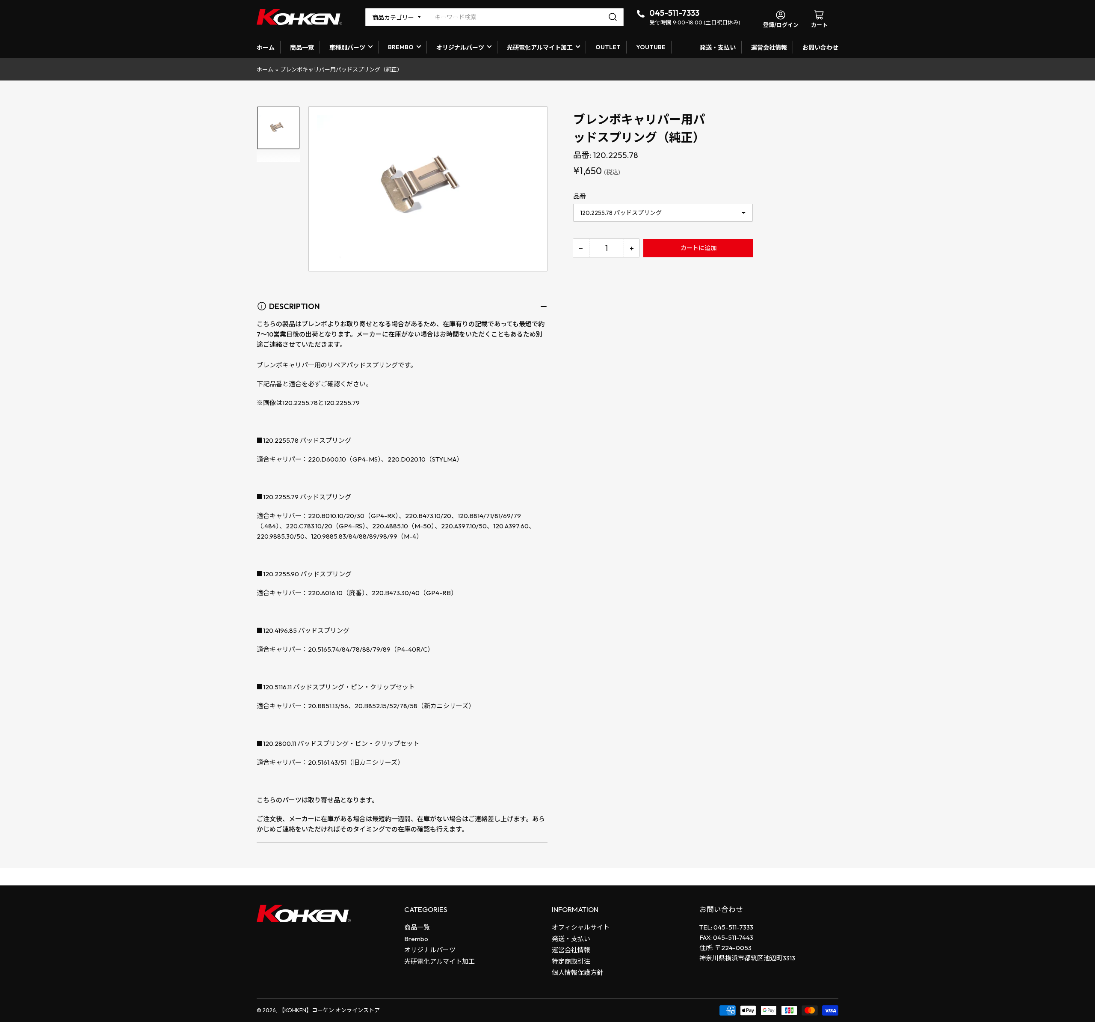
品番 (579, 196)
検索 (614, 17)
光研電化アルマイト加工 (540, 47)
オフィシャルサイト (581, 927)
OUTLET (608, 47)
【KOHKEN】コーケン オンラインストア (329, 1010)
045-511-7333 (674, 13)
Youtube (651, 47)
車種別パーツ (347, 47)
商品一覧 (302, 47)
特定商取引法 (571, 961)
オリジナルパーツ (460, 47)
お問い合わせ (820, 47)
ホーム (266, 47)
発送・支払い (718, 47)
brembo (401, 47)
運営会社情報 (769, 47)
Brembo (416, 939)
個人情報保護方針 (577, 972)
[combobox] (525, 17)
